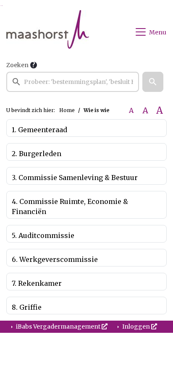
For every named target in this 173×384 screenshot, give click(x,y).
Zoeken (17, 65)
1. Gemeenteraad (39, 129)
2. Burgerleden (36, 153)
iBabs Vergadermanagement (58, 326)
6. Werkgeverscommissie (55, 259)
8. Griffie (27, 307)
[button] (152, 82)
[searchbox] (72, 82)
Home (67, 110)
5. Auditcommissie (43, 235)
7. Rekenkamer (37, 283)
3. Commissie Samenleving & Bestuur (75, 177)
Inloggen (136, 326)
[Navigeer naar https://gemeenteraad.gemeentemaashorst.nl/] (47, 32)
